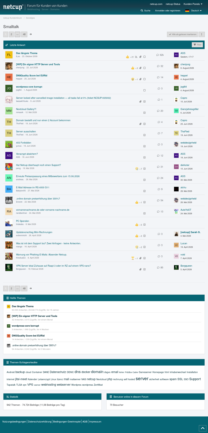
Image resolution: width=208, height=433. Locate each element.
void (183, 254)
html (167, 372)
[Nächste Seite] (30, 34)
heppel (19, 78)
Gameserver (145, 372)
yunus (18, 145)
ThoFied (19, 123)
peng (18, 168)
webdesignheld (188, 142)
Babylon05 (21, 190)
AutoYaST (186, 209)
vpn (24, 384)
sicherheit (154, 379)
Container (37, 372)
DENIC (70, 372)
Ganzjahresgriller (190, 109)
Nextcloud (101, 379)
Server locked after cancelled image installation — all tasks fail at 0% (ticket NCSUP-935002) (63, 97)
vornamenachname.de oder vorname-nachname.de (42, 209)
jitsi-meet (21, 379)
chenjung (20, 67)
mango (19, 246)
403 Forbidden (23, 142)
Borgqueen (21, 268)
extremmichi (21, 235)
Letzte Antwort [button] (17, 45)
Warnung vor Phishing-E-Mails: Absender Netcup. (41, 254)
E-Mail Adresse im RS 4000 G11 (32, 187)
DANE (46, 372)
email (114, 372)
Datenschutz (58, 372)
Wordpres (76, 384)
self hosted (129, 379)
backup (20, 372)
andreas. (20, 179)
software (164, 379)
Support (195, 378)
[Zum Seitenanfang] (202, 428)
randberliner (21, 212)
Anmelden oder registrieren (167, 10)
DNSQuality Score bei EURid (31, 75)
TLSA (19, 384)
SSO (186, 379)
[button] (194, 10)
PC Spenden (22, 221)
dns (78, 371)
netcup (91, 379)
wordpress (87, 384)
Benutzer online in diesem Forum (131, 396)
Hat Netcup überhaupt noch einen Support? (38, 165)
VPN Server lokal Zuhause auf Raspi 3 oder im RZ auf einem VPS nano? (53, 265)
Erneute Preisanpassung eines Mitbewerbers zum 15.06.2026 (48, 176)
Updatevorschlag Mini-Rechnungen (34, 232)
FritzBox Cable (131, 372)
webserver (64, 384)
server (142, 378)
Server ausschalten (26, 131)
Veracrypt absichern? (27, 153)
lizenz (60, 379)
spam (173, 379)
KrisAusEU (21, 257)
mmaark (19, 112)
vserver (37, 384)
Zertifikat (98, 384)
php (109, 379)
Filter (199, 44)
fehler (121, 372)
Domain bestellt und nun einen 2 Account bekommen (43, 120)
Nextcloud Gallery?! (26, 109)
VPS (30, 384)
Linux (53, 379)
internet (10, 379)
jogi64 (19, 89)
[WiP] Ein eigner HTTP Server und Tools (38, 64)
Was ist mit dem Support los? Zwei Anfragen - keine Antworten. (48, 243)
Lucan (184, 243)
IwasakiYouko (22, 101)
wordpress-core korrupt (29, 86)
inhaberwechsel (178, 372)
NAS (83, 379)
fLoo (18, 56)
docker (86, 372)
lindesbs (20, 224)
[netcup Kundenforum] (35, 7)
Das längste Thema (26, 53)
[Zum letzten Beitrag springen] (176, 54)
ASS (183, 53)
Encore (19, 201)
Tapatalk (11, 384)
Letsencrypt (44, 379)
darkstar (185, 165)
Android (11, 372)
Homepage (158, 372)
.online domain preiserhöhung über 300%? (38, 198)
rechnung (118, 379)
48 (24, 34)
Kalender (32, 379)
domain (97, 371)
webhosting (48, 384)
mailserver (75, 379)
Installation (192, 372)
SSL (180, 379)
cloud (28, 372)
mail (66, 379)
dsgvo (107, 372)
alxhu (183, 187)
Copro (184, 97)
